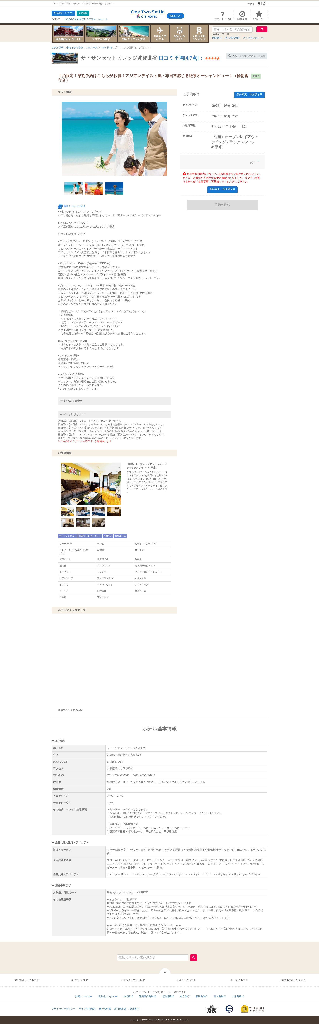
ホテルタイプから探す (133, 980)
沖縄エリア (175, 16)
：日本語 (256, 3)
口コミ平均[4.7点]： (181, 58)
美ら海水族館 (232, 37)
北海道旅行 (168, 996)
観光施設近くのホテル (68, 39)
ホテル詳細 (106, 47)
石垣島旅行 (202, 996)
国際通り (217, 37)
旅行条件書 (105, 1008)
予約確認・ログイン (63, 13)
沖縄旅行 (128, 996)
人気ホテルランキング (199, 38)
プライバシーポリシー (64, 1008)
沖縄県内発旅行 (147, 996)
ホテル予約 (58, 47)
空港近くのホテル (159, 38)
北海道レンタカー (107, 996)
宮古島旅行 (220, 996)
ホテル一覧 (92, 47)
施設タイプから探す (133, 39)
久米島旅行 (238, 996)
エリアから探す (101, 39)
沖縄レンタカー (83, 996)
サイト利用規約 (87, 1008)
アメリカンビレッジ (254, 37)
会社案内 (134, 1008)
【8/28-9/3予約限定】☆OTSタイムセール (85, 19)
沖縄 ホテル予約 (74, 47)
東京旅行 (185, 996)
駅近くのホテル (179, 38)
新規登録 (82, 13)
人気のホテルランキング (292, 980)
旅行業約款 (120, 1008)
